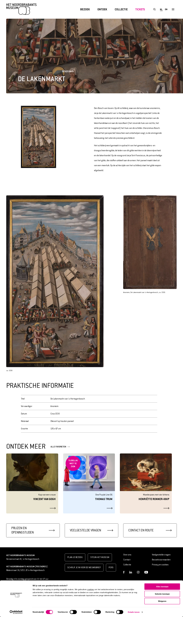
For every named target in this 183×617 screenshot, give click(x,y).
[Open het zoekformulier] (154, 9)
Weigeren (162, 601)
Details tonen (133, 612)
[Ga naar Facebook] (124, 572)
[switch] (73, 612)
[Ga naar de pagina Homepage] (21, 9)
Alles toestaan (162, 587)
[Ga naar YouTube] (146, 572)
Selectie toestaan (162, 594)
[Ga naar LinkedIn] (130, 572)
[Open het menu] (173, 9)
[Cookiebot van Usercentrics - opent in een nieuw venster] (16, 612)
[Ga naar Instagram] (138, 572)
